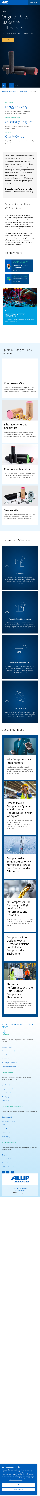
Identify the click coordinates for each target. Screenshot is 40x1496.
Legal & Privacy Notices (20, 1188)
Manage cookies (20, 1190)
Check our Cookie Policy (16, 1480)
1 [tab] (15, 85)
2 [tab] (17, 85)
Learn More (7, 40)
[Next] (11, 85)
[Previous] (4, 85)
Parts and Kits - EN (20, 279)
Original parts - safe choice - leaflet (20, 266)
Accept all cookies (18, 1485)
